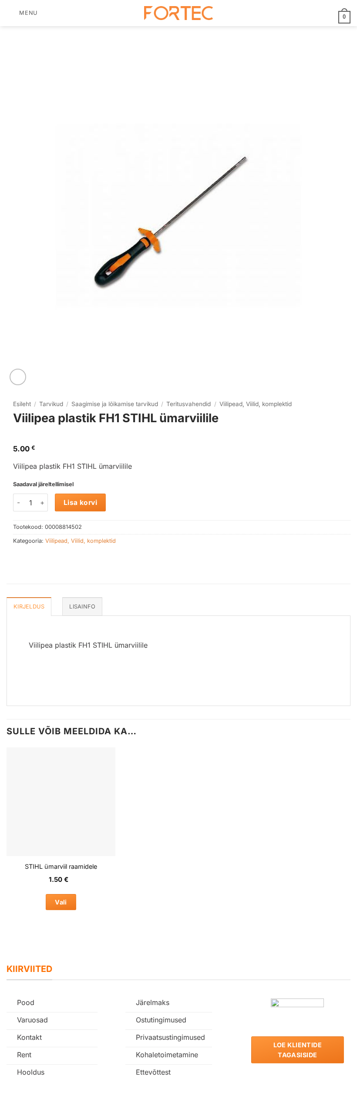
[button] (22, 13)
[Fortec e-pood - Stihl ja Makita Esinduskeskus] (178, 13)
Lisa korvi (81, 502)
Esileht (22, 403)
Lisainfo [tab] (82, 606)
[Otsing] (47, 13)
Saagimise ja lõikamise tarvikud (114, 403)
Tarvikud (51, 403)
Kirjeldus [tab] (28, 606)
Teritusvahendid (188, 403)
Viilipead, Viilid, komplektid (255, 403)
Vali (61, 902)
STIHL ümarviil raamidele (61, 866)
